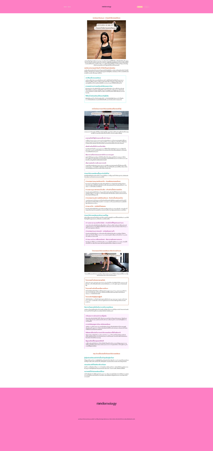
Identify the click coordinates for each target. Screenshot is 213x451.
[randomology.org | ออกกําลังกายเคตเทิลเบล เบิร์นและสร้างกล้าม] (106, 6)
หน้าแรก (65, 6)
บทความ (69, 6)
